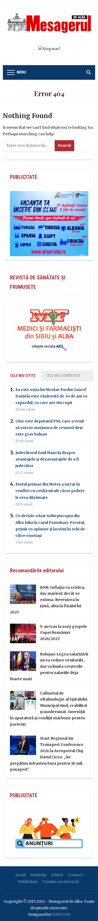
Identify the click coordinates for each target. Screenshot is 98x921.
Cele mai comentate (63, 375)
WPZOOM (61, 914)
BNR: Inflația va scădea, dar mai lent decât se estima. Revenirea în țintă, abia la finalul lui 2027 (47, 600)
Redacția (38, 875)
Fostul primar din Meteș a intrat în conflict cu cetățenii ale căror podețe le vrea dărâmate (50, 491)
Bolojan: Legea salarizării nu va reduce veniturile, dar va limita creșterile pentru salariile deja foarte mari (49, 666)
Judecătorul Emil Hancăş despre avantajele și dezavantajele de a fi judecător (47, 459)
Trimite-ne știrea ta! (60, 881)
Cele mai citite (23, 375)
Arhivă (57, 875)
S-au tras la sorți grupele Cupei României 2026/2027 (63, 632)
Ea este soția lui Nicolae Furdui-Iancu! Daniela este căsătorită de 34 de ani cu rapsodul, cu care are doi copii (51, 396)
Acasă (20, 875)
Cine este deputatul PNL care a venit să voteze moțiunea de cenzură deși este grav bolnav (49, 428)
